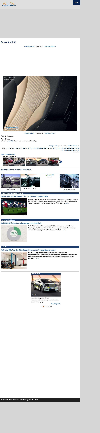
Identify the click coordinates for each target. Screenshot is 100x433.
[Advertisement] (40, 23)
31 (75, 150)
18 (53, 148)
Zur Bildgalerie (56, 304)
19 (56, 148)
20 (59, 148)
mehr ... (67, 203)
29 (69, 150)
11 (31, 148)
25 (75, 148)
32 (78, 150)
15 (44, 148)
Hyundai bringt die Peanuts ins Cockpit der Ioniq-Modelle (24, 197)
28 (66, 150)
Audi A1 (10, 141)
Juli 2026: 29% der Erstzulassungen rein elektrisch (21, 223)
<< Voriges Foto (29, 46)
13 (37, 148)
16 (47, 148)
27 (62, 150)
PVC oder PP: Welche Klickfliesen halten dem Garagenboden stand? (28, 250)
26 (78, 148)
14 (41, 148)
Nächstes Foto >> (50, 46)
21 (62, 148)
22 (66, 148)
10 (28, 148)
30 (72, 150)
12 (34, 148)
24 (72, 148)
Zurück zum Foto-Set (8, 154)
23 (69, 148)
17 (50, 148)
